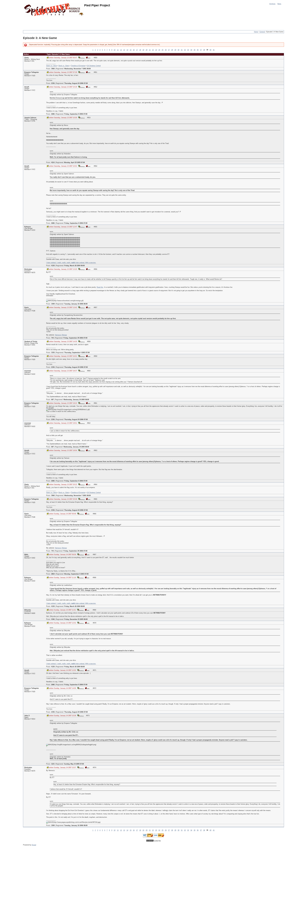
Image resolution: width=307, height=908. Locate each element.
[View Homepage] (88, 57)
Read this (100, 287)
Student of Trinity (30, 341)
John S (27, 715)
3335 (53, 352)
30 (178, 50)
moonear (27, 371)
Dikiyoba (27, 610)
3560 (53, 69)
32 (185, 50)
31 (182, 50)
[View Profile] (81, 57)
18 (140, 50)
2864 (53, 574)
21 (150, 50)
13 (124, 50)
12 (121, 50)
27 (169, 50)
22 (153, 50)
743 (52, 338)
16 (134, 50)
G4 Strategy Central (94, 66)
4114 (52, 162)
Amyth (26, 87)
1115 (52, 764)
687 (52, 399)
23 (156, 50)
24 (159, 50)
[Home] (54, 10)
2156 (53, 83)
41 (214, 50)
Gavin (26, 307)
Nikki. (26, 554)
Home (256, 32)
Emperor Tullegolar (31, 72)
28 (172, 50)
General (262, 32)
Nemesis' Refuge (61, 335)
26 (166, 50)
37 (201, 50)
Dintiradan (28, 269)
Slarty (26, 58)
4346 (53, 619)
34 (191, 50)
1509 (53, 304)
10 (114, 50)
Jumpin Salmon (30, 117)
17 (137, 50)
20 (146, 50)
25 (162, 50)
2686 (53, 114)
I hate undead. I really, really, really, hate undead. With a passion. (71, 262)
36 (197, 50)
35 (194, 50)
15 (130, 50)
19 (143, 50)
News (279, 4)
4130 (53, 265)
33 (188, 50)
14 (127, 50)
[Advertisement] (66, 22)
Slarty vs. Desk (51, 66)
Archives (272, 4)
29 (175, 50)
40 (210, 50)
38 (204, 50)
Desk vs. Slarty (64, 66)
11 (118, 50)
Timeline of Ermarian (78, 66)
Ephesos (27, 227)
